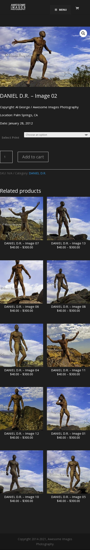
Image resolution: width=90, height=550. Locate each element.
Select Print (10, 137)
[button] (83, 33)
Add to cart (33, 157)
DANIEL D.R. (37, 173)
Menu (63, 10)
